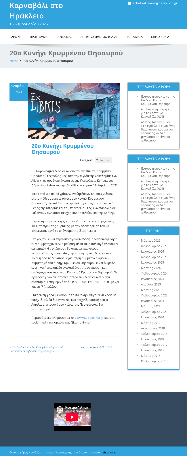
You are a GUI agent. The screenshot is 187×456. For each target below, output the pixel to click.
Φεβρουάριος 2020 (154, 312)
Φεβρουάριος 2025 (154, 257)
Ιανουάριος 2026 (152, 251)
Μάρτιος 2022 (150, 306)
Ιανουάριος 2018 (152, 339)
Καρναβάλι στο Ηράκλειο (36, 10)
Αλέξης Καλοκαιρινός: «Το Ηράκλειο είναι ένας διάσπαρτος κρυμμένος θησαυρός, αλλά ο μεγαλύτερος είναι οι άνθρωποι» (158, 131)
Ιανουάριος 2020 (152, 317)
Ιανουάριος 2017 (152, 350)
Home (13, 60)
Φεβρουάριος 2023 (154, 295)
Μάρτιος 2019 (150, 323)
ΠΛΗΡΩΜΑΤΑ (134, 36)
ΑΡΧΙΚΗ (16, 36)
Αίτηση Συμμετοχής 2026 (99, 36)
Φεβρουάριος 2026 (154, 246)
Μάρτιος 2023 (150, 290)
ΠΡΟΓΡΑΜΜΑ (38, 36)
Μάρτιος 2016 (150, 355)
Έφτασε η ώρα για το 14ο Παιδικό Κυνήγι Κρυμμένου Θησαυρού (158, 100)
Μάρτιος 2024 (150, 268)
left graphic (109, 452)
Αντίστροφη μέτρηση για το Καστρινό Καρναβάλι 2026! (156, 112)
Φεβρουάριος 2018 (154, 334)
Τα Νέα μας (103, 160)
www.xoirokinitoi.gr (90, 318)
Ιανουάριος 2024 (152, 279)
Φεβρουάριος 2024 (154, 273)
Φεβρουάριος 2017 (154, 345)
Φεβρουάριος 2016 (154, 361)
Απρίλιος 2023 (151, 284)
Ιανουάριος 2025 (152, 262)
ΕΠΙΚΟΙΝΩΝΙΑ (160, 36)
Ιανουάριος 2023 (152, 301)
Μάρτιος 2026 (150, 240)
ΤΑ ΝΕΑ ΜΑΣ (64, 36)
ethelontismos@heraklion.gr (155, 3)
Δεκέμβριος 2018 (153, 328)
